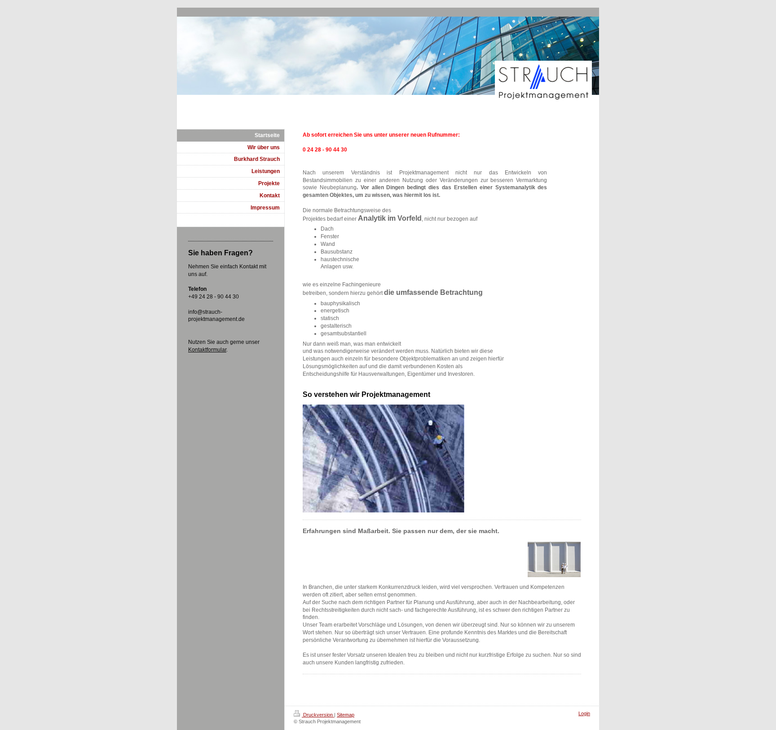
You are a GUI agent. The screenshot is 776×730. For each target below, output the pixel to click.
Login (584, 713)
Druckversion (318, 714)
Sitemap (345, 714)
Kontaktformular (207, 350)
